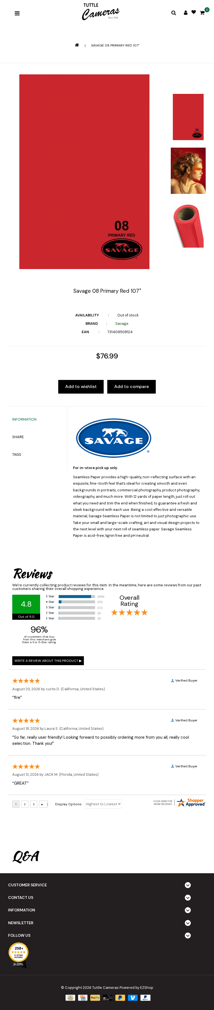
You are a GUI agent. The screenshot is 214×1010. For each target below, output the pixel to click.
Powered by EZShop (136, 987)
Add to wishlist (81, 386)
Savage (121, 323)
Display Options (68, 804)
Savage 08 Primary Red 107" (115, 45)
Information (24, 419)
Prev (188, 82)
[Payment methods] (70, 997)
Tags (16, 454)
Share (18, 437)
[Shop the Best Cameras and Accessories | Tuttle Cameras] (100, 12)
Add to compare (131, 386)
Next (188, 261)
